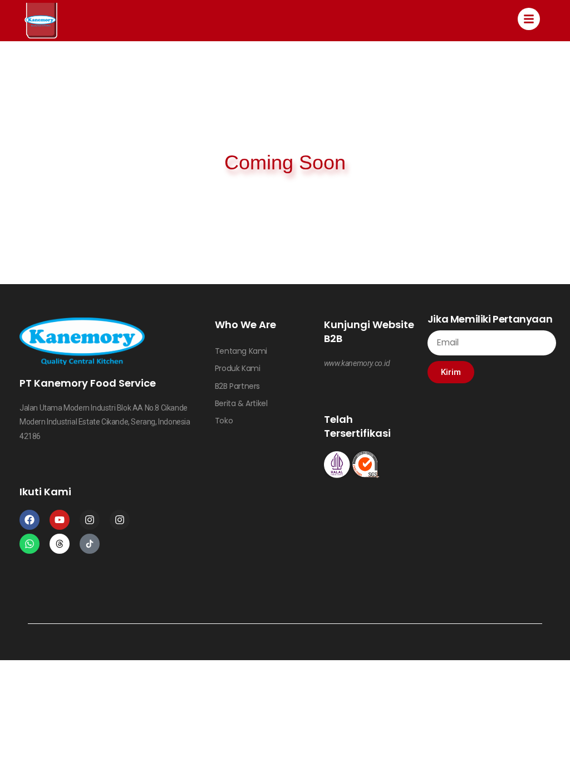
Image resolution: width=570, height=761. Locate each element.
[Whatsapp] (29, 544)
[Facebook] (29, 520)
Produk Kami (238, 368)
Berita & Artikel (241, 403)
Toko (224, 420)
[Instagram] (90, 520)
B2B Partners (237, 386)
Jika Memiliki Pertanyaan (490, 319)
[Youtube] (60, 520)
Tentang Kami (241, 351)
